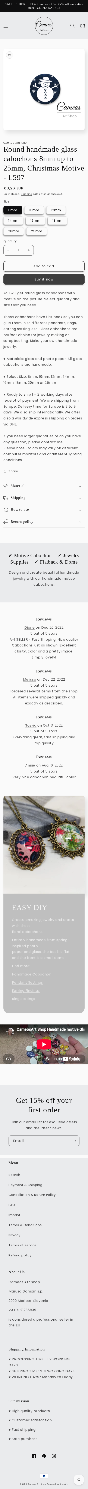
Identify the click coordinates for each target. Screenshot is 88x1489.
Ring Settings (23, 998)
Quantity (10, 241)
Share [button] (13, 471)
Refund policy (20, 1255)
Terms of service (23, 1245)
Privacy (14, 1235)
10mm (34, 210)
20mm (13, 231)
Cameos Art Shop (37, 1484)
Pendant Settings (27, 982)
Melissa (29, 679)
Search (14, 1175)
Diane (29, 627)
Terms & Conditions (25, 1225)
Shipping (26, 194)
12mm (56, 210)
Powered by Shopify (57, 1484)
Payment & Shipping (25, 1185)
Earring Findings (26, 990)
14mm (13, 220)
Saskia (31, 725)
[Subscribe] (74, 1140)
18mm (58, 220)
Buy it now (44, 279)
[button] (5, 26)
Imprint (14, 1215)
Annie (30, 765)
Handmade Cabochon (31, 974)
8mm (12, 210)
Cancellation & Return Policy (32, 1195)
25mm (36, 231)
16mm (36, 220)
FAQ (12, 1205)
